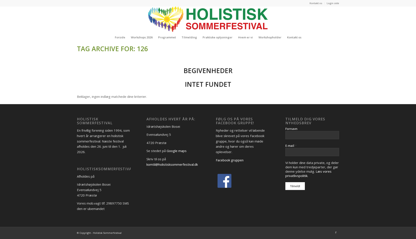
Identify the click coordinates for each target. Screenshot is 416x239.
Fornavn (291, 129)
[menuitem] (316, 3)
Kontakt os (316, 3)
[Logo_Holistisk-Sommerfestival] (208, 19)
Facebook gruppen (230, 160)
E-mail (291, 146)
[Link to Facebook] (336, 232)
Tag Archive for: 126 (112, 48)
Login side (333, 3)
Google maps (177, 151)
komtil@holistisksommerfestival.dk (172, 164)
